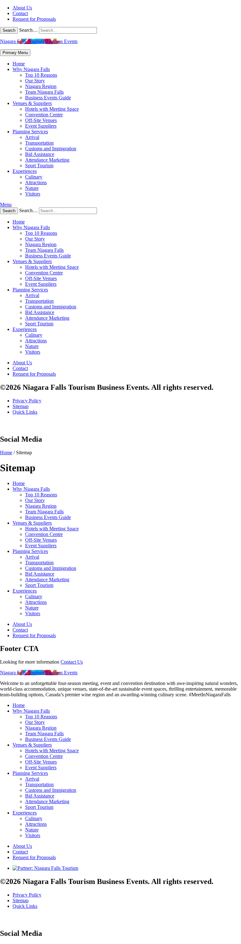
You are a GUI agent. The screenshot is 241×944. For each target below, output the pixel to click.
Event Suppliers (40, 126)
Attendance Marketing (47, 160)
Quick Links (25, 412)
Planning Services (30, 131)
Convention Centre (44, 114)
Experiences (25, 171)
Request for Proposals (34, 19)
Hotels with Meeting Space (52, 109)
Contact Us (72, 662)
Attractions (36, 182)
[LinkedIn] (135, 425)
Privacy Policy (27, 400)
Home (19, 63)
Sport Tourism (39, 165)
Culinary (33, 176)
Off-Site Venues (41, 120)
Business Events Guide (48, 97)
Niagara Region (40, 86)
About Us (22, 7)
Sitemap (21, 406)
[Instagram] (127, 425)
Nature (32, 188)
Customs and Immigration (50, 148)
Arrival (32, 137)
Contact (20, 13)
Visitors (32, 193)
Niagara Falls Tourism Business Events (39, 41)
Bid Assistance (39, 154)
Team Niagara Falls (44, 92)
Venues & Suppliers (32, 103)
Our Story (35, 80)
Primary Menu (15, 52)
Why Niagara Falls (31, 69)
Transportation (39, 143)
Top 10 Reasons (41, 75)
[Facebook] (118, 425)
